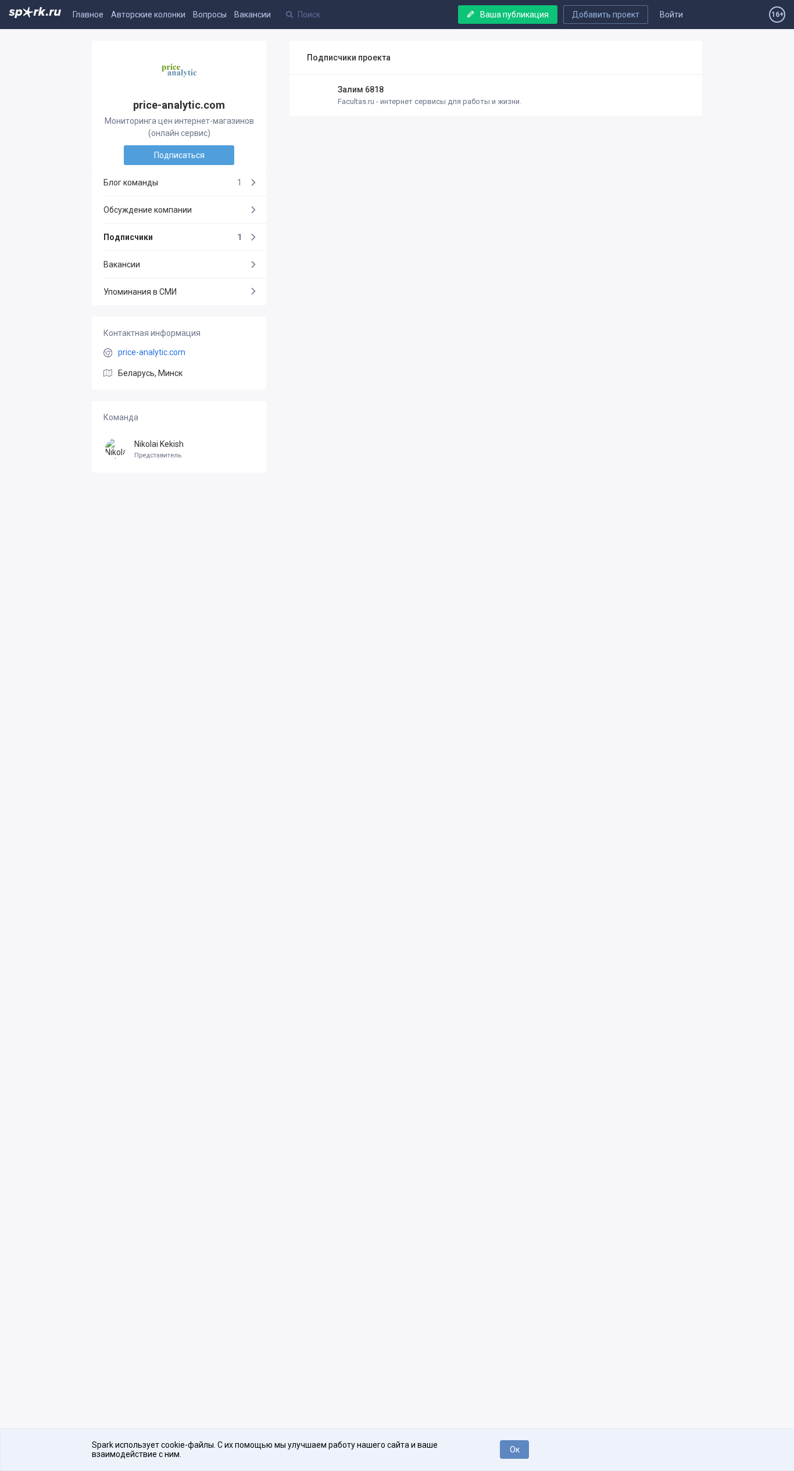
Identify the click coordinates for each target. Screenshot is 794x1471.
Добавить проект (605, 14)
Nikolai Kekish (159, 449)
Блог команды (172, 182)
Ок (515, 1449)
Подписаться (179, 155)
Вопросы (210, 14)
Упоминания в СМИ (140, 291)
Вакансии (252, 14)
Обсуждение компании (147, 209)
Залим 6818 (361, 89)
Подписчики (172, 237)
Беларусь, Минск (150, 373)
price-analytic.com (151, 352)
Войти (671, 14)
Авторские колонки (148, 14)
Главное (88, 14)
